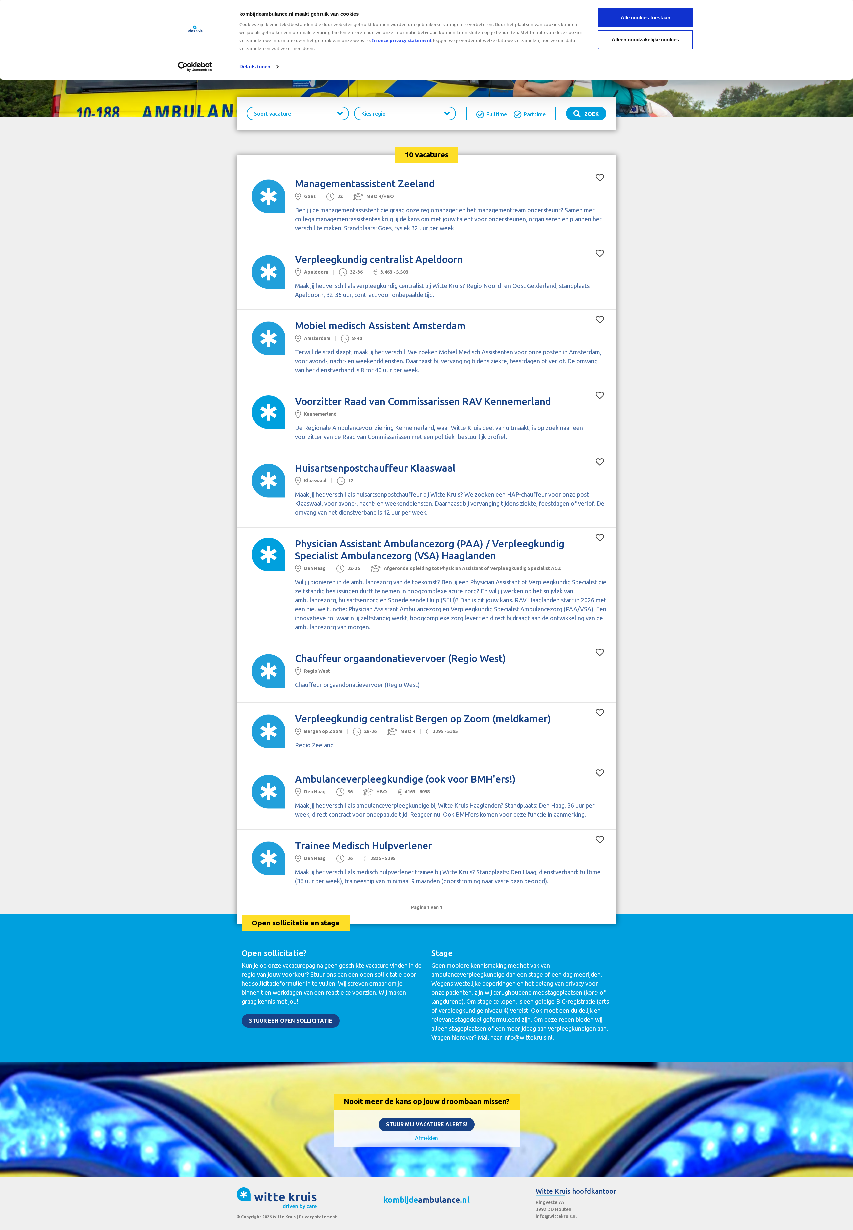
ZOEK (591, 114)
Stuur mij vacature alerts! (426, 1124)
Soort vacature (272, 114)
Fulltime (496, 114)
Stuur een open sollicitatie (290, 1021)
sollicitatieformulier (278, 983)
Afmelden (426, 1138)
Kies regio (373, 114)
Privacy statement (318, 1217)
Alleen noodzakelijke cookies (645, 39)
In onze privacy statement (402, 40)
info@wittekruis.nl (528, 1037)
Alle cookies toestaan (645, 17)
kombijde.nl (426, 1199)
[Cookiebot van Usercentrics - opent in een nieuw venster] (195, 67)
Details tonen (254, 66)
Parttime (535, 114)
